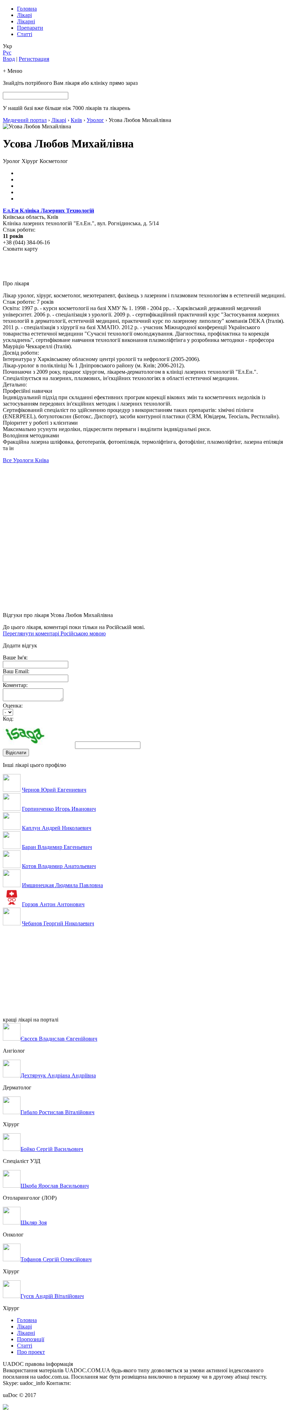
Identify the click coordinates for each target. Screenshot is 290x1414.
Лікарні (26, 21)
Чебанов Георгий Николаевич (58, 923)
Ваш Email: (16, 671)
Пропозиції (30, 1339)
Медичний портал (25, 120)
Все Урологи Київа (26, 460)
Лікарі (24, 15)
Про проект (31, 1352)
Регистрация (34, 59)
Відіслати (16, 752)
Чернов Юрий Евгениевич (54, 790)
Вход (9, 59)
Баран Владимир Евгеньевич (57, 847)
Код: (8, 719)
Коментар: (15, 685)
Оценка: (13, 706)
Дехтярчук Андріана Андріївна (58, 1075)
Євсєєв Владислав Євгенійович (59, 1039)
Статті (24, 34)
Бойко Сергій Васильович (52, 1149)
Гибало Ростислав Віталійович (57, 1112)
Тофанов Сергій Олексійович (56, 1259)
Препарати (30, 28)
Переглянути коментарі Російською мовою (54, 633)
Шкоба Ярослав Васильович (55, 1186)
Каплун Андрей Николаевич (56, 828)
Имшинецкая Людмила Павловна (62, 885)
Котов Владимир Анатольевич (59, 866)
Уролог (95, 120)
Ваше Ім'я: (15, 657)
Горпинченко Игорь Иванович (59, 809)
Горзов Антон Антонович (53, 904)
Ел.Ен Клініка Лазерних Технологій (48, 211)
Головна (27, 9)
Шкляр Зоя (34, 1223)
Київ (76, 120)
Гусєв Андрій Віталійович (52, 1296)
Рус (7, 53)
